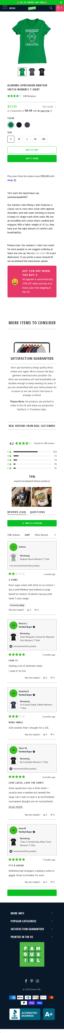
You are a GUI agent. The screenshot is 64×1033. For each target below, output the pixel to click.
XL (35, 139)
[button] (32, 96)
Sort (27, 535)
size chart (40, 253)
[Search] (51, 8)
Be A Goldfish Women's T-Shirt (34, 762)
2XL (44, 139)
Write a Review (38, 524)
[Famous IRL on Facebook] (26, 981)
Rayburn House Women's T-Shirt (34, 559)
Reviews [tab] (16, 513)
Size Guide (48, 106)
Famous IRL (35, 989)
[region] (32, 497)
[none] (22, 72)
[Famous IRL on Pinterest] (31, 981)
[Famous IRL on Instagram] (37, 981)
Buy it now (32, 158)
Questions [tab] (37, 513)
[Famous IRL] (32, 8)
